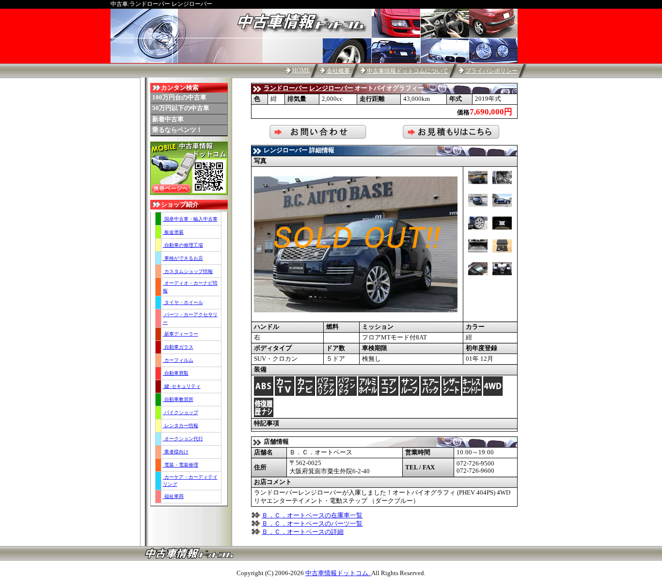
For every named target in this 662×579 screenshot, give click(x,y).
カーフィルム (178, 360)
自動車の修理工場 (183, 245)
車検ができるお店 (183, 258)
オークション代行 (183, 438)
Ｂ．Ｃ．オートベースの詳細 (303, 532)
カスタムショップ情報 (188, 271)
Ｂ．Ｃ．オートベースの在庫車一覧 (312, 515)
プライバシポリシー (491, 70)
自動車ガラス (178, 347)
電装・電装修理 (180, 464)
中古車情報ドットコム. (338, 573)
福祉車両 (173, 496)
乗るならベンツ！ (177, 130)
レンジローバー (331, 88)
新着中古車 (168, 119)
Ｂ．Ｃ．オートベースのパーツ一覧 (312, 523)
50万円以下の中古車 (180, 108)
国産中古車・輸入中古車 (190, 219)
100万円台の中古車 (179, 97)
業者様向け (176, 451)
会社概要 (338, 70)
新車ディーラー (180, 334)
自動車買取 (176, 373)
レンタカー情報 (180, 425)
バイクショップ (180, 412)
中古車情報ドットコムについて (407, 70)
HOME (301, 70)
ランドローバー (286, 88)
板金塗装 (173, 232)
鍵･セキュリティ (182, 386)
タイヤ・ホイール (183, 302)
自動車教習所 (178, 399)
